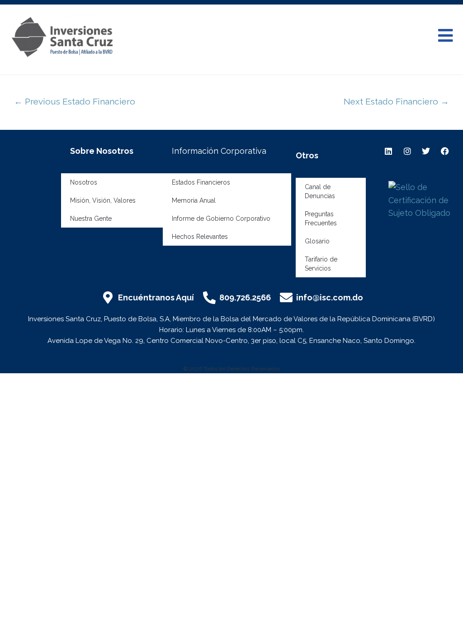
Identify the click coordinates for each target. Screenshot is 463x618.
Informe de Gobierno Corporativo (221, 218)
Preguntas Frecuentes (321, 218)
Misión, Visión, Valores (103, 200)
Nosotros (83, 182)
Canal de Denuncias (320, 191)
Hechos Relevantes (200, 236)
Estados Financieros (201, 182)
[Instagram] (407, 150)
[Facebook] (444, 150)
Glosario (317, 241)
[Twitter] (426, 150)
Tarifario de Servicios (321, 264)
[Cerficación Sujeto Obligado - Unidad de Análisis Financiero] (423, 199)
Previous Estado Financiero (74, 101)
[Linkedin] (388, 150)
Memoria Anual (194, 200)
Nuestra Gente (91, 218)
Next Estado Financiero (396, 101)
